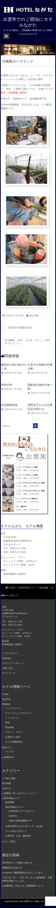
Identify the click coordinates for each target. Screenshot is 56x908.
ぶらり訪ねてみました (16, 831)
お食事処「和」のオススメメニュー (19, 793)
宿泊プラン (7, 747)
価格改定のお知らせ (12, 867)
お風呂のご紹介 (13, 737)
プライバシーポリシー (13, 663)
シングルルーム (13, 708)
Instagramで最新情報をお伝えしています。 (23, 872)
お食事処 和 (8, 757)
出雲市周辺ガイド (26, 587)
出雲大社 (12, 815)
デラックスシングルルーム (18, 713)
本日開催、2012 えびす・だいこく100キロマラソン (27, 342)
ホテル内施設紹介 (14, 741)
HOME (5, 694)
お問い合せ (7, 668)
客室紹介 (6, 704)
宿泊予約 (6, 699)
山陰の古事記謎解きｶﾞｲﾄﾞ (20, 820)
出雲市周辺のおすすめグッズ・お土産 (23, 826)
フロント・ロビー (14, 732)
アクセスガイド (9, 653)
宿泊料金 (9, 727)
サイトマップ (8, 673)
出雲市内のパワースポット (21, 811)
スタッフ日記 (8, 841)
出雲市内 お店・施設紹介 (18, 835)
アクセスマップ (12, 544)
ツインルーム (11, 717)
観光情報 (34, 315)
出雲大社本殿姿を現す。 (20, 327)
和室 (7, 722)
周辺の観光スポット (15, 807)
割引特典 (6, 783)
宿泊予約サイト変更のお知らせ (17, 862)
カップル (9, 751)
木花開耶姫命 (9, 405)
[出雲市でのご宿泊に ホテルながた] (28, 45)
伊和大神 (6, 384)
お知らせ (6, 788)
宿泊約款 (6, 658)
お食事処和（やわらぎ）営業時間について (23, 885)
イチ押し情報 (8, 778)
